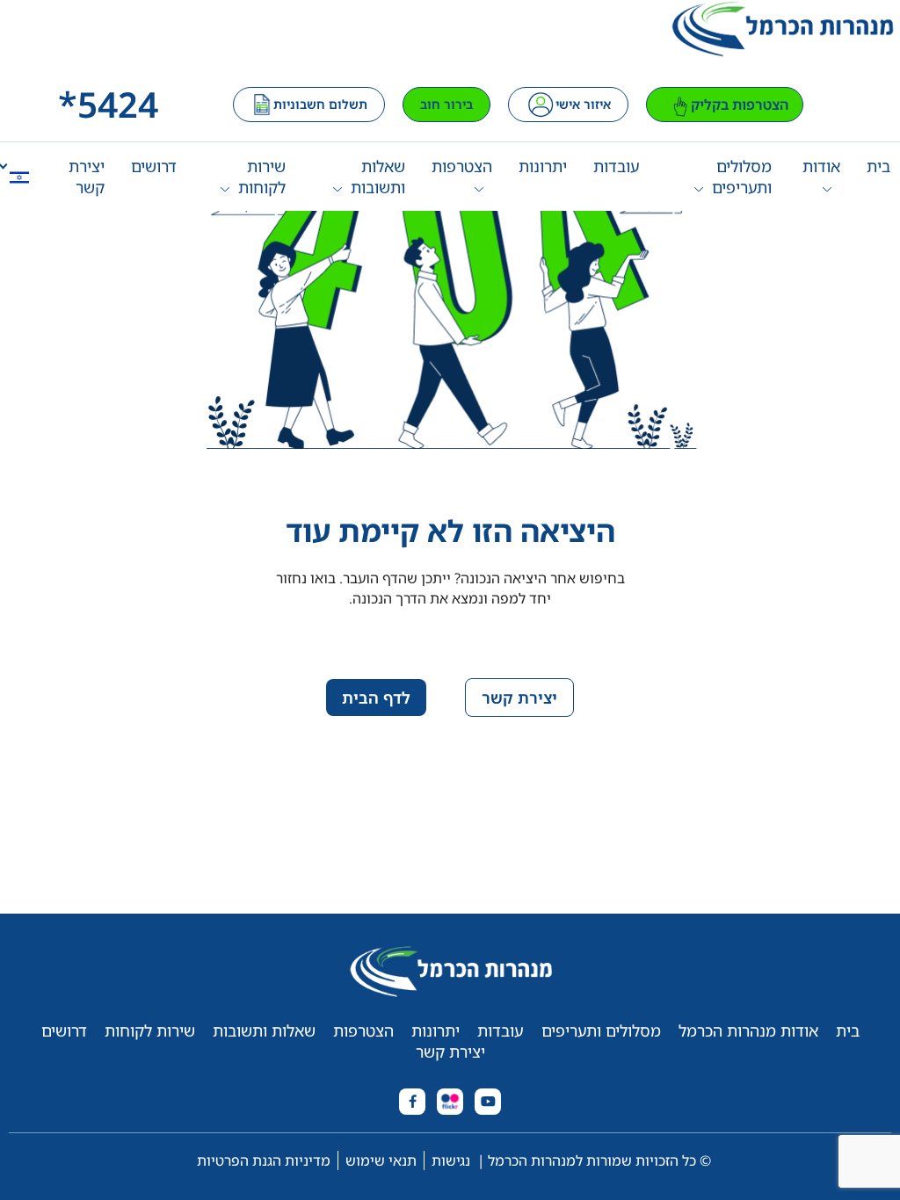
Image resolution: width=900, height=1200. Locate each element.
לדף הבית (376, 697)
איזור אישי (583, 104)
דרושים (154, 166)
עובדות (616, 166)
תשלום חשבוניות (320, 104)
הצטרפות (462, 166)
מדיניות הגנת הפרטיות (263, 1160)
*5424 (108, 104)
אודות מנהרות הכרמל (748, 1030)
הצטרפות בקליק (739, 104)
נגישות (451, 1160)
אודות (821, 166)
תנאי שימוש (381, 1160)
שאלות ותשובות (377, 176)
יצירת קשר (87, 176)
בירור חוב (446, 104)
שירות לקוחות (262, 176)
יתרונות (543, 166)
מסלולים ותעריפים (742, 176)
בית (878, 166)
